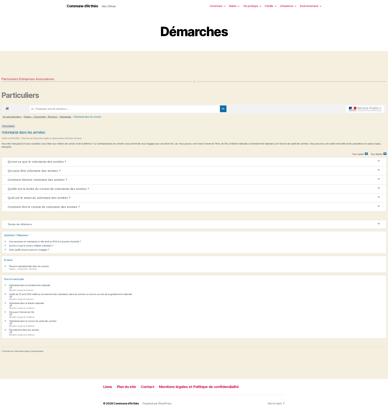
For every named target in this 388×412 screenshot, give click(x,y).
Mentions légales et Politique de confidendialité (199, 387)
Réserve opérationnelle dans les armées (29, 266)
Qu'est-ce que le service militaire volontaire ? (31, 245)
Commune (216, 6)
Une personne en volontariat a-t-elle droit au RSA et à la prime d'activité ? (45, 241)
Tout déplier (377, 154)
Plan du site (126, 387)
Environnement (309, 6)
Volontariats (66, 116)
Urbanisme (286, 6)
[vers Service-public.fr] (365, 108)
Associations (44, 79)
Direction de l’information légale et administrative (23, 351)
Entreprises (27, 79)
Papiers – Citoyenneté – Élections (41, 116)
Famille (269, 6)
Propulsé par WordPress (157, 403)
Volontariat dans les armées (87, 116)
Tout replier (358, 154)
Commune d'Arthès (82, 6)
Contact (147, 387)
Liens (107, 387)
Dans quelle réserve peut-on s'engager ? (29, 249)
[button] (193, 161)
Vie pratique (250, 6)
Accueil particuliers (12, 116)
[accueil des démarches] (7, 107)
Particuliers (10, 79)
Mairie (232, 6)
